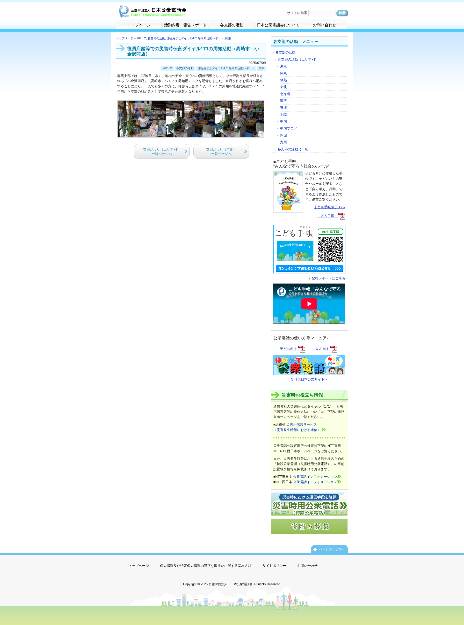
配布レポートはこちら (328, 278)
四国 (283, 135)
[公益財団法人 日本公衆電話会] (152, 14)
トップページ (124, 38)
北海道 (285, 94)
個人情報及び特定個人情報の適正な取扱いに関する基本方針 (205, 566)
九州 (283, 142)
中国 (283, 121)
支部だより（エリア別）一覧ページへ (161, 151)
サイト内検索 (297, 13)
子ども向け (289, 349)
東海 (283, 108)
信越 (283, 80)
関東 (228, 38)
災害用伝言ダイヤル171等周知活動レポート (195, 38)
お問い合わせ (307, 566)
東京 (283, 66)
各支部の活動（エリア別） (298, 59)
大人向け (322, 349)
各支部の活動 (156, 38)
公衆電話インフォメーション (315, 477)
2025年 (141, 38)
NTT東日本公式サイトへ (309, 379)
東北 (283, 87)
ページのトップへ (331, 549)
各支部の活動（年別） (295, 149)
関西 (283, 101)
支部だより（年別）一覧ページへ (221, 151)
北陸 (283, 115)
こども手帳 (327, 216)
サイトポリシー (274, 566)
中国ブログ (288, 128)
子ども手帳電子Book (329, 207)
